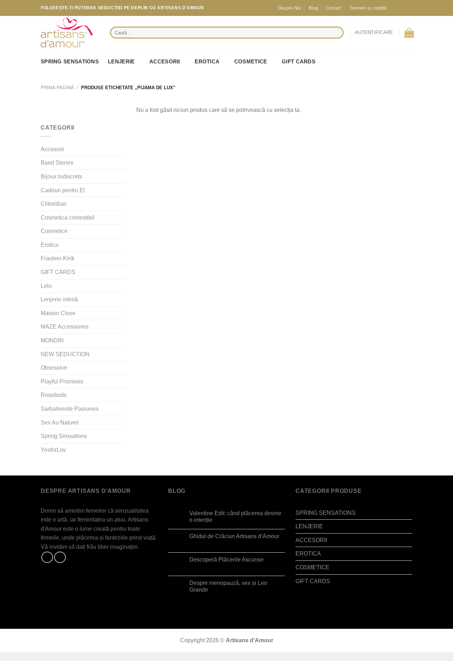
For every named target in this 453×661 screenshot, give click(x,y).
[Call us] (414, 7)
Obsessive (54, 368)
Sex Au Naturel (60, 423)
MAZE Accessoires (64, 327)
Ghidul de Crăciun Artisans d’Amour (234, 536)
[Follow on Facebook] (394, 7)
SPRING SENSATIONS (70, 61)
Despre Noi (289, 8)
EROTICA (207, 61)
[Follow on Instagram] (401, 7)
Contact (334, 8)
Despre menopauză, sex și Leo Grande (228, 586)
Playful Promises (62, 381)
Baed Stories (57, 163)
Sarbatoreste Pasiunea (69, 409)
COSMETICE (250, 61)
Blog (313, 8)
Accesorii (52, 149)
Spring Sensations (64, 436)
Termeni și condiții (368, 8)
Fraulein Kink (57, 258)
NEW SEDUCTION (65, 354)
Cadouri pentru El (63, 190)
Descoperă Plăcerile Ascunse (226, 560)
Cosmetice (54, 231)
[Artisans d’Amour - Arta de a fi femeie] (70, 32)
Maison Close (58, 313)
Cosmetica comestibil (67, 218)
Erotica (49, 245)
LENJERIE (121, 61)
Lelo (46, 286)
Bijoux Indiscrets (61, 176)
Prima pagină (57, 87)
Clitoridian (54, 204)
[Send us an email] (408, 7)
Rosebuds (54, 395)
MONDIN (52, 340)
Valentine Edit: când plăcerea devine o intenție (235, 516)
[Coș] (409, 32)
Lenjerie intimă (59, 299)
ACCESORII (164, 61)
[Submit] (337, 33)
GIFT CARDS (298, 61)
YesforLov (53, 450)
